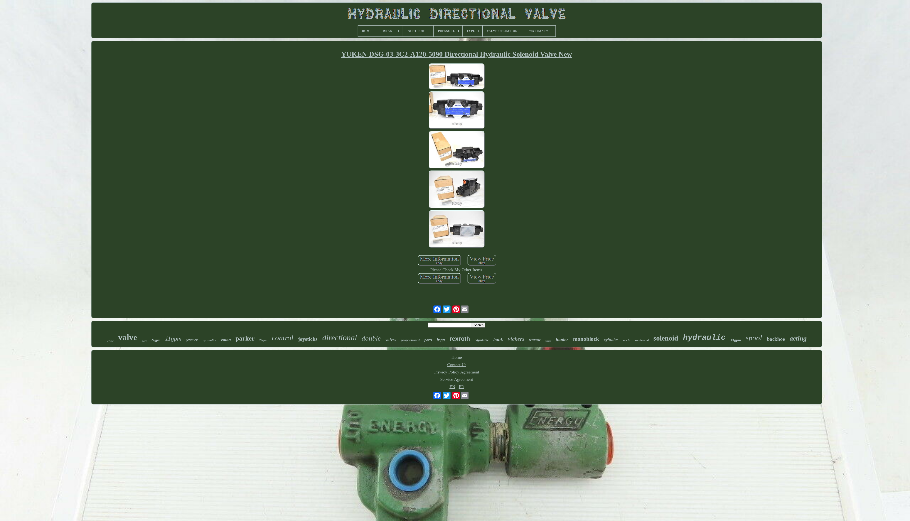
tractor (535, 339)
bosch (548, 341)
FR (461, 386)
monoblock (586, 339)
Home (456, 357)
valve (127, 337)
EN (452, 386)
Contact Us (456, 364)
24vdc (110, 340)
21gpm (155, 340)
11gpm (173, 338)
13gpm (735, 340)
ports (428, 340)
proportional (410, 340)
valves (391, 339)
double (371, 338)
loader (562, 339)
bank (498, 339)
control (282, 337)
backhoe (776, 339)
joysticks (308, 339)
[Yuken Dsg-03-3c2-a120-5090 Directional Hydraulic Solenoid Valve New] (456, 77)
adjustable (482, 340)
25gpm (263, 340)
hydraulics (209, 340)
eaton (226, 339)
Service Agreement (456, 379)
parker (245, 338)
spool (754, 338)
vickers (516, 339)
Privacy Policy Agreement (456, 372)
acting (798, 338)
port (144, 340)
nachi (626, 340)
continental (642, 340)
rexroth (460, 338)
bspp (441, 339)
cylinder (611, 339)
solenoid (665, 338)
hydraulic (704, 337)
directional (339, 337)
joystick (192, 340)
